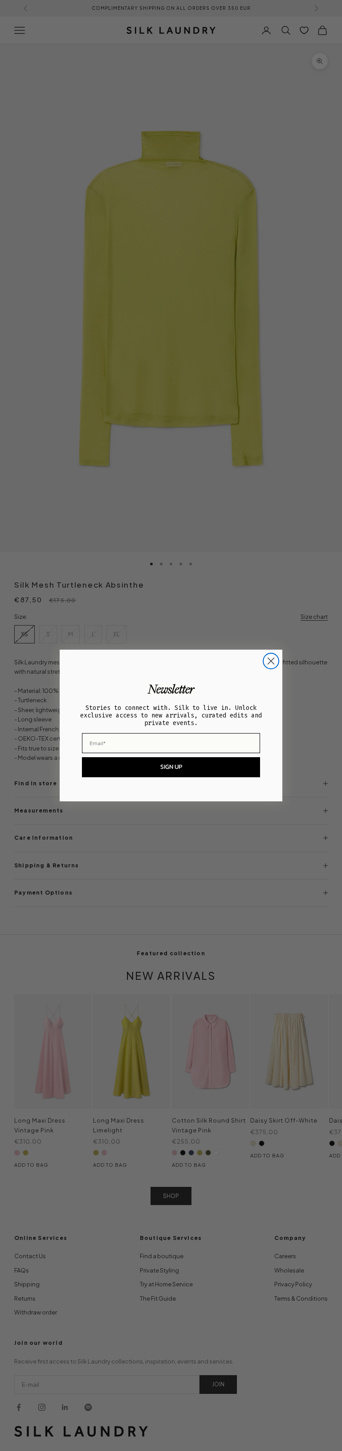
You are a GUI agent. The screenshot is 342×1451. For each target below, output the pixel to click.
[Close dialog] (271, 661)
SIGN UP (171, 766)
